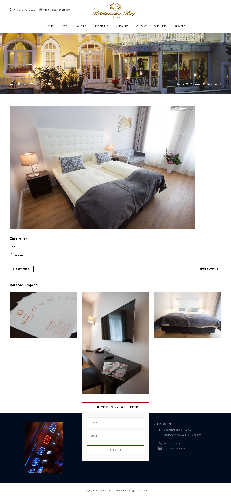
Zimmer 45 (213, 84)
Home (180, 84)
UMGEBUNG (101, 26)
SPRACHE (180, 26)
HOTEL (64, 26)
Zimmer (195, 84)
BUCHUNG (160, 26)
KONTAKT (141, 26)
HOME (49, 26)
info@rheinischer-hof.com (56, 9)
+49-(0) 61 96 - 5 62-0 (24, 9)
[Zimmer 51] (90, 343)
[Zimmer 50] (162, 315)
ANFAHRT (122, 26)
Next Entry (207, 269)
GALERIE (81, 26)
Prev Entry (23, 269)
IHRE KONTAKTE (165, 424)
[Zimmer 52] (19, 315)
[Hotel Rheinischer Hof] (115, 10)
